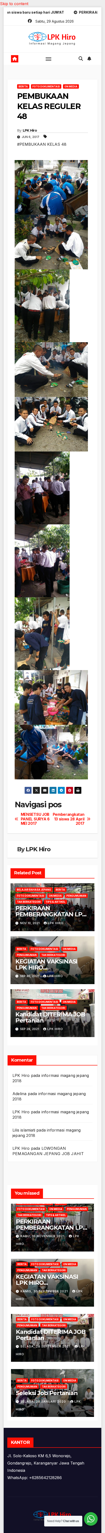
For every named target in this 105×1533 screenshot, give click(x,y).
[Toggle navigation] (48, 58)
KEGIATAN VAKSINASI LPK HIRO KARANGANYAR (46, 967)
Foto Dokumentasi (46, 86)
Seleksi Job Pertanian (47, 1393)
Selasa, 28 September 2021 (46, 1346)
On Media (70, 86)
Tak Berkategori (29, 901)
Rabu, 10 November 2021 (43, 1236)
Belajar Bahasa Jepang (34, 889)
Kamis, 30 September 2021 (45, 1291)
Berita (23, 86)
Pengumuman (76, 895)
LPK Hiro (30, 130)
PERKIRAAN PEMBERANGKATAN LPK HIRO (50, 914)
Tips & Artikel (55, 901)
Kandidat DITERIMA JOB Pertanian (50, 1017)
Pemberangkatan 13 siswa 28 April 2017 (68, 819)
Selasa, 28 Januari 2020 (44, 1401)
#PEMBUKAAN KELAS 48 (41, 144)
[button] (81, 58)
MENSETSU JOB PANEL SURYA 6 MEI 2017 (35, 819)
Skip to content (14, 3)
